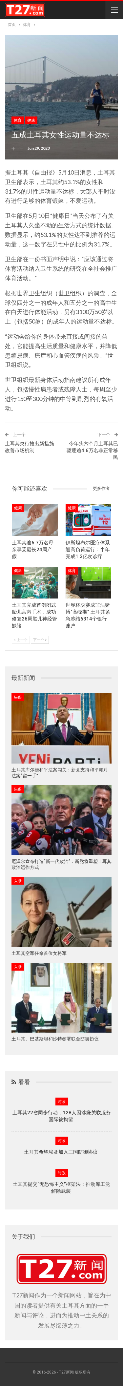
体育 (18, 120)
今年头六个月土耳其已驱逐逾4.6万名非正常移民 (92, 450)
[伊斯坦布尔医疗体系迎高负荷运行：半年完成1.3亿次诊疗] (89, 520)
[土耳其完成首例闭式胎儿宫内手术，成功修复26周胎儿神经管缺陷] (35, 583)
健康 (31, 120)
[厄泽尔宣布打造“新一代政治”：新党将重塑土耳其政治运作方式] (61, 820)
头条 (18, 697)
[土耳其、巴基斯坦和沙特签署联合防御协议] (61, 998)
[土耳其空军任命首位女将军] (61, 912)
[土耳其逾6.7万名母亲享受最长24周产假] (35, 520)
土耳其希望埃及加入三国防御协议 (61, 1152)
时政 (62, 1101)
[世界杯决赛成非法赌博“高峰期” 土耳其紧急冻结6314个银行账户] (89, 583)
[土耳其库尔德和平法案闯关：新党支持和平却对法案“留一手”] (61, 728)
